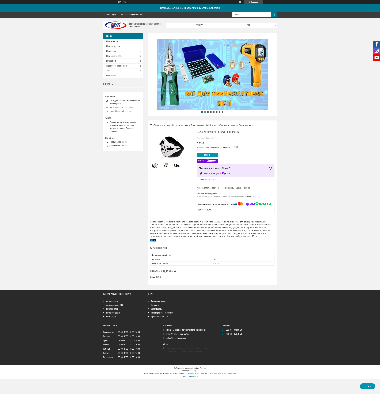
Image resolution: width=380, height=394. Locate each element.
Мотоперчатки (112, 309)
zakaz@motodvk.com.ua (120, 111)
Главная (199, 25)
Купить (207, 155)
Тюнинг (109, 71)
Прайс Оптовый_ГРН (159, 317)
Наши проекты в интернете (162, 313)
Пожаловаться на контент (197, 373)
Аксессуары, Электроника (116, 66)
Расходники (111, 76)
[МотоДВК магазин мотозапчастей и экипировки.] (115, 25)
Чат (370, 386)
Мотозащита (111, 317)
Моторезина (111, 61)
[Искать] (274, 14)
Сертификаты (156, 309)
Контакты (155, 305)
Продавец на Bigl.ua (190, 371)
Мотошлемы (111, 51)
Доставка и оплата (159, 301)
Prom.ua (203, 368)
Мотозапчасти (112, 41)
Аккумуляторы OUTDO (114, 305)
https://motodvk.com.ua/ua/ (121, 107)
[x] (154, 241)
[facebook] (151, 241)
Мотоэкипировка (180, 125)
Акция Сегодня (112, 301)
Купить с (202, 161)
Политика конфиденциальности (222, 373)
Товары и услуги (162, 125)
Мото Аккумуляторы (114, 56)
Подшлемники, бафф (200, 125)
